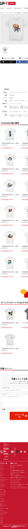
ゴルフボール (2, 494)
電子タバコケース (3, 505)
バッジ (1, 487)
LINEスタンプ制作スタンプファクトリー (18, 477)
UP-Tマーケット (4, 12)
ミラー (1, 496)
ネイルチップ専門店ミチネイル (16, 475)
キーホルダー (2, 486)
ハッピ (1, 515)
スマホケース (2, 477)
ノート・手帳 (2, 491)
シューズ (2, 498)
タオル (1, 475)
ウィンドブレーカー (4, 512)
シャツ (1, 470)
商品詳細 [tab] (6, 89)
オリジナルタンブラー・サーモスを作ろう (18, 487)
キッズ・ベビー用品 (4, 508)
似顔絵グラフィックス (14, 474)
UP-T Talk (12, 467)
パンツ (1, 472)
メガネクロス (2, 493)
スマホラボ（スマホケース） (16, 482)
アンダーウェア (3, 513)
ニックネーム (5, 387)
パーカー (9, 8)
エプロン (2, 510)
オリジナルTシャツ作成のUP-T (16, 465)
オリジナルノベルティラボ (15, 479)
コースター (2, 499)
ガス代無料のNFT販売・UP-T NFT (17, 470)
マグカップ (2, 484)
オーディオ (2, 501)
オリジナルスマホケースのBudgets (17, 472)
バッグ (1, 482)
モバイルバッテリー (4, 479)
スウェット (2, 474)
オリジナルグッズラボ (14, 480)
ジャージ (2, 517)
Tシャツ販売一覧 (24, 12)
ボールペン (2, 489)
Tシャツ (2, 8)
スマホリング (2, 480)
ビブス (1, 520)
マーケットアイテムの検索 (14, 12)
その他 (1, 522)
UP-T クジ (12, 468)
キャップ (2, 506)
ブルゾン (2, 519)
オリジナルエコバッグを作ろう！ (17, 486)
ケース (1, 503)
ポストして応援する (9, 62)
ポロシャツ (2, 468)
